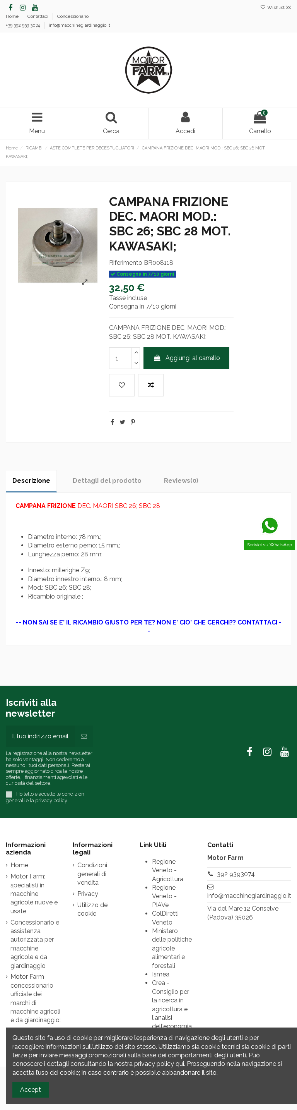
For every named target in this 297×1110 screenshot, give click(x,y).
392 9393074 (236, 874)
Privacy (87, 893)
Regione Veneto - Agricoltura (167, 870)
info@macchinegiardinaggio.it (79, 25)
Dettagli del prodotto (107, 480)
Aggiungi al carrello (193, 358)
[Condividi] (112, 422)
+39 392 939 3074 (23, 25)
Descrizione (31, 480)
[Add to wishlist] (122, 385)
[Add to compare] (151, 385)
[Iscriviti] (84, 736)
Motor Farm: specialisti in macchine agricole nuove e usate (34, 894)
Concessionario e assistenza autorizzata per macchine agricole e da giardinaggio (34, 944)
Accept (30, 1089)
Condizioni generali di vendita (92, 873)
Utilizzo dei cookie (93, 909)
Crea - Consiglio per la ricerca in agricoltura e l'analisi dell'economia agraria (172, 1008)
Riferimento (125, 262)
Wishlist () (278, 7)
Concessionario (73, 16)
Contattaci (38, 16)
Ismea (160, 974)
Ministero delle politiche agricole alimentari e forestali (172, 948)
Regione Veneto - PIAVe (164, 896)
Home (13, 16)
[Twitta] (122, 422)
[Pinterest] (133, 422)
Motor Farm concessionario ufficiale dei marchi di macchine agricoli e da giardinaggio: (35, 998)
